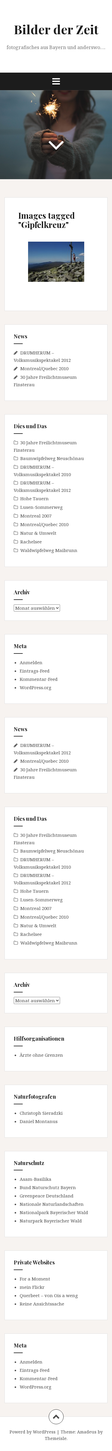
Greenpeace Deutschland (46, 1196)
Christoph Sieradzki (41, 1113)
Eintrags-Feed (35, 671)
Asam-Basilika (35, 1179)
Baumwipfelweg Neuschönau (52, 458)
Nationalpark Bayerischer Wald (54, 1212)
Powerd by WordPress (33, 1432)
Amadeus (86, 1432)
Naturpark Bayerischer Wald (51, 1221)
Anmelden (31, 662)
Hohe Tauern (34, 498)
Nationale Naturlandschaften (52, 1204)
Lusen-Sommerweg (41, 507)
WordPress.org (35, 687)
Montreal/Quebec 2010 (44, 368)
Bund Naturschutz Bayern (48, 1187)
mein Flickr (32, 1287)
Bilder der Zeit (56, 29)
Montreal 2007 (35, 516)
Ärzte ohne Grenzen (41, 1055)
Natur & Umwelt (38, 533)
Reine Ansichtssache (42, 1304)
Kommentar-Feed (39, 679)
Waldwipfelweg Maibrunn (48, 550)
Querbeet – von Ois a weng (49, 1295)
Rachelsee (31, 542)
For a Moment (35, 1279)
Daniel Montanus (39, 1121)
